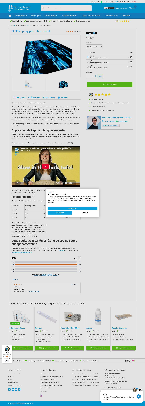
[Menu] (10, 346)
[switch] (7, 361)
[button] (51, 192)
